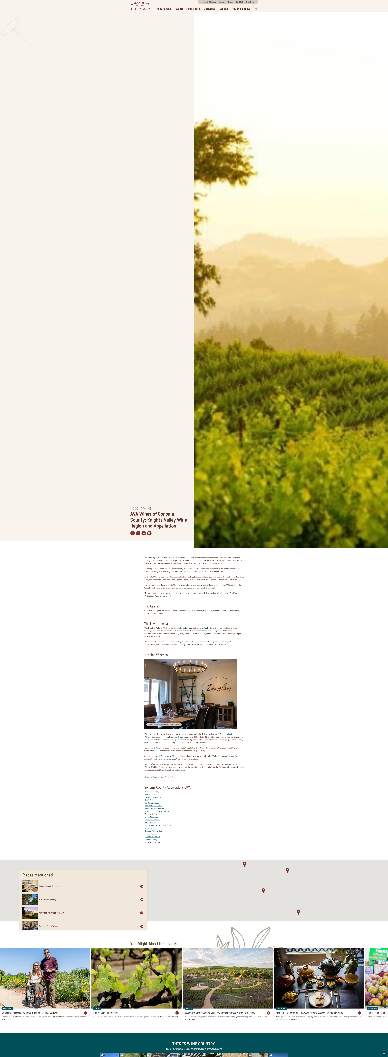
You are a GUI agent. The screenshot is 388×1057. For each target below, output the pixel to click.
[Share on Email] (143, 533)
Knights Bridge (176, 737)
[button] (255, 8)
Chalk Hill (207, 628)
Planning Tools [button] (241, 9)
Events (179, 9)
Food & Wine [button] (164, 9)
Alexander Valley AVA (183, 628)
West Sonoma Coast (153, 842)
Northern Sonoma (152, 820)
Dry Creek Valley (152, 803)
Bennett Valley (151, 794)
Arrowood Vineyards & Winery (165, 756)
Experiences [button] (193, 9)
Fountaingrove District (154, 808)
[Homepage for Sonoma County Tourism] (140, 6)
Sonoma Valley (151, 839)
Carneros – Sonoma (153, 797)
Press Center (250, 2)
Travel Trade (239, 2)
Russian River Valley (153, 831)
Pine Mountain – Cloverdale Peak (159, 825)
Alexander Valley (152, 792)
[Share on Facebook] (138, 533)
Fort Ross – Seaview (153, 806)
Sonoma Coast (151, 834)
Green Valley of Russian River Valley (160, 811)
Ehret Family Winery (153, 748)
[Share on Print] (132, 533)
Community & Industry (209, 2)
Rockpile (148, 828)
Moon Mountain (151, 817)
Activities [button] (209, 9)
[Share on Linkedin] (149, 533)
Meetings (230, 2)
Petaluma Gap (150, 823)
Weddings (222, 2)
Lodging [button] (224, 9)
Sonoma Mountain (152, 837)
